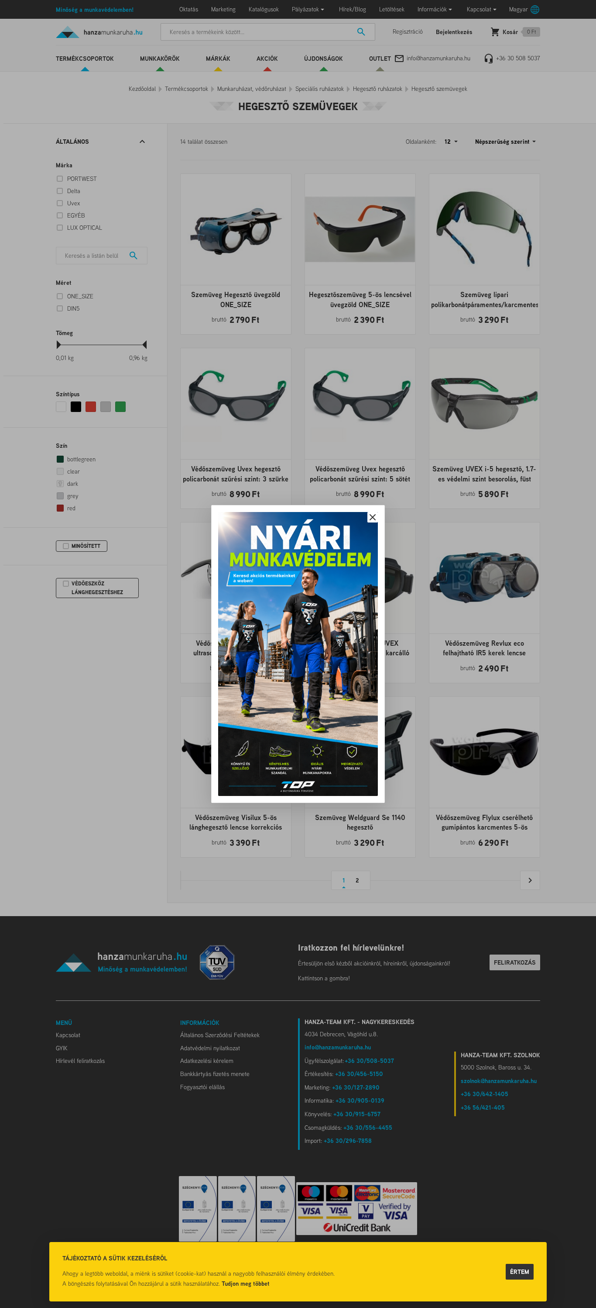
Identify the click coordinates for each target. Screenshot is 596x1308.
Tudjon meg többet (246, 1283)
